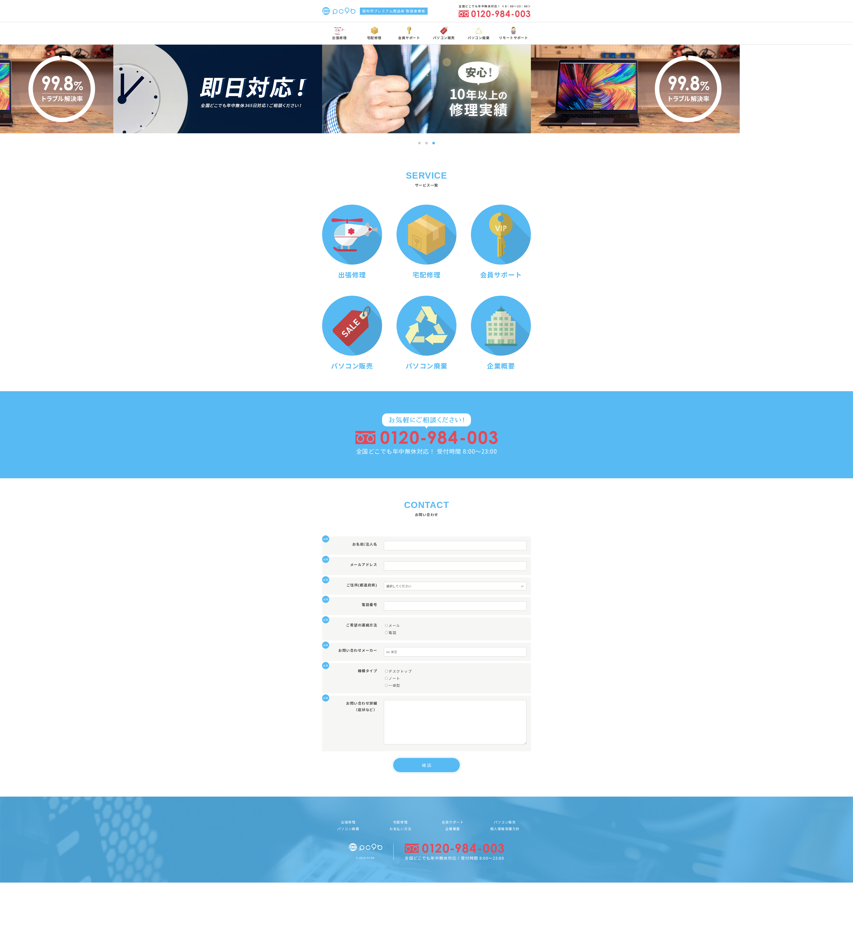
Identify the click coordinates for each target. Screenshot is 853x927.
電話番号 (352, 604)
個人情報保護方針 (505, 828)
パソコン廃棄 (479, 37)
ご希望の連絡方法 (352, 625)
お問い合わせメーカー (352, 650)
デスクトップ (400, 671)
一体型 (394, 685)
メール (394, 625)
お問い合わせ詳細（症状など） (352, 706)
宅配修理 (374, 37)
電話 (392, 632)
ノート (394, 678)
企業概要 (452, 828)
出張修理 (339, 37)
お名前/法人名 (352, 544)
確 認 (426, 765)
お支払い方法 (400, 828)
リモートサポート (513, 37)
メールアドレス (352, 564)
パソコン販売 (444, 37)
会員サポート (409, 37)
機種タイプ (352, 670)
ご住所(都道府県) (352, 585)
